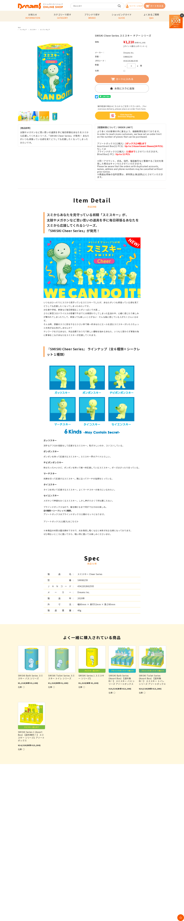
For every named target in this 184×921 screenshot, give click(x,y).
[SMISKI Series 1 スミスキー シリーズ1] (92, 659)
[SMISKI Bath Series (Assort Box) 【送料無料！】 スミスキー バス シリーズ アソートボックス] (122, 659)
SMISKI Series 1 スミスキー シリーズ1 (91, 677)
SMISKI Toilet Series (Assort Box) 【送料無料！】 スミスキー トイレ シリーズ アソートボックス (152, 679)
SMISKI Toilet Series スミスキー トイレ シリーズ (61, 677)
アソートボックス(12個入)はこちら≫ (61, 521)
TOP (19, 27)
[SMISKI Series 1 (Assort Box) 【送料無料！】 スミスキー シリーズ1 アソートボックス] (31, 715)
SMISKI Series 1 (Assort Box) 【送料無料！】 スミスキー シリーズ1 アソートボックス (31, 736)
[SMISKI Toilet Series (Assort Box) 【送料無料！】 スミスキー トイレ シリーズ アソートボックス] (152, 659)
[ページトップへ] (180, 917)
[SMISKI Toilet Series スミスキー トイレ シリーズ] (61, 659)
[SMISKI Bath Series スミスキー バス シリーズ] (31, 659)
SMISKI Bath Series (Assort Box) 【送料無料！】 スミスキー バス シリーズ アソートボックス (122, 679)
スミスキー (33, 30)
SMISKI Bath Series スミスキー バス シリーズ (30, 677)
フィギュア (23, 30)
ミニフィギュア (45, 30)
